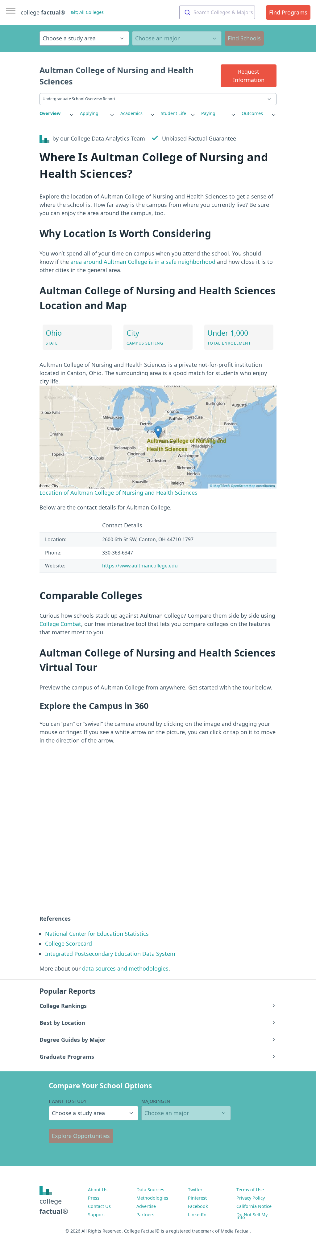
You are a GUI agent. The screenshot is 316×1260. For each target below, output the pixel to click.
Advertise (146, 1206)
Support (96, 1214)
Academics (131, 113)
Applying (89, 113)
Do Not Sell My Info (252, 1216)
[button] (248, 75)
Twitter (195, 1189)
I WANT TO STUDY (67, 1101)
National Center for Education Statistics (97, 933)
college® (54, 1206)
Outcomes (252, 113)
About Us (97, 1189)
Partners (145, 1214)
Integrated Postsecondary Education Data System (110, 953)
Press (93, 1198)
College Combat (60, 624)
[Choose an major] (177, 38)
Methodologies (152, 1198)
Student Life (173, 113)
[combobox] (217, 12)
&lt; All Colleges (87, 12)
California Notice (254, 1206)
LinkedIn (197, 1214)
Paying (208, 113)
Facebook (198, 1206)
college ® (43, 12)
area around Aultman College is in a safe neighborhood (142, 261)
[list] (57, 113)
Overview (50, 113)
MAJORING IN (155, 1101)
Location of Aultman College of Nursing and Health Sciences (119, 492)
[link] (57, 113)
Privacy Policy (250, 1198)
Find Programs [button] (288, 12)
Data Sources (150, 1189)
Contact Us (99, 1206)
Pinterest (197, 1198)
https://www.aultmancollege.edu (140, 565)
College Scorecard (68, 943)
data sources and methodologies (125, 968)
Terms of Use (250, 1189)
